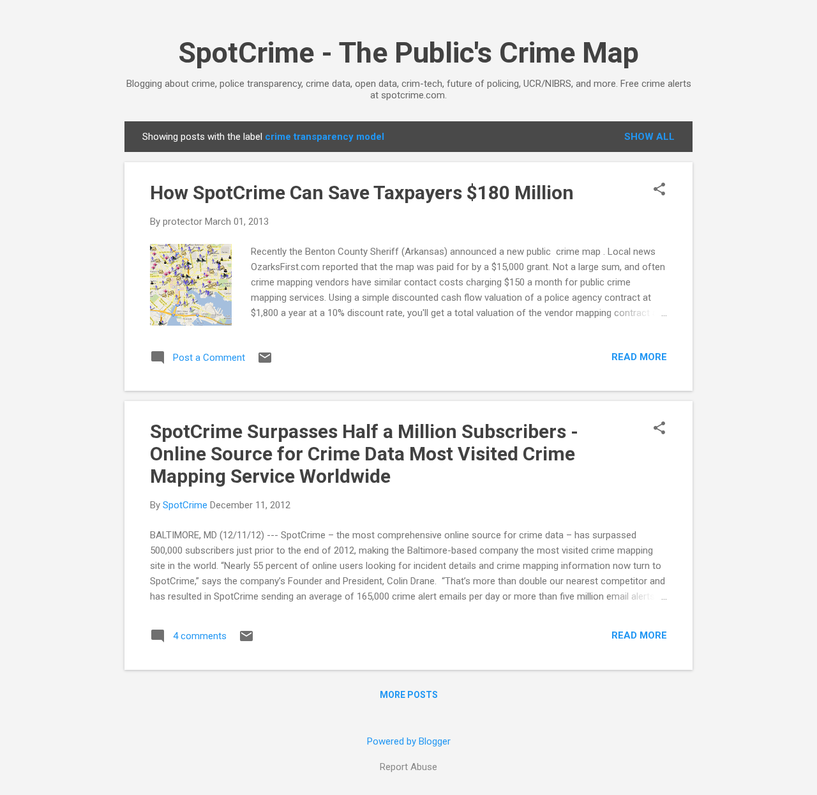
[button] (659, 190)
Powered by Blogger (409, 741)
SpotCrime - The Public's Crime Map (408, 53)
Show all (649, 136)
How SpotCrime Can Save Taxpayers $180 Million (362, 192)
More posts (409, 695)
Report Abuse (408, 767)
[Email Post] (265, 362)
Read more (639, 357)
